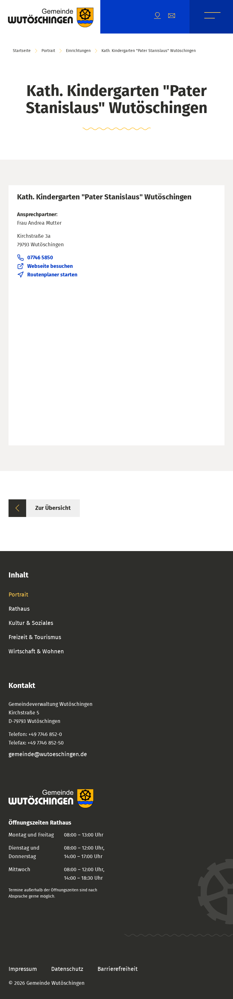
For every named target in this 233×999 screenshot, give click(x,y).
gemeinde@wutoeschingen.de (48, 754)
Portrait (48, 51)
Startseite (22, 51)
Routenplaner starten (52, 275)
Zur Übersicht (53, 508)
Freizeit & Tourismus (35, 637)
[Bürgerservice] (175, 17)
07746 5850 (40, 257)
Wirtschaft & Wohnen (36, 651)
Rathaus (19, 609)
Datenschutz (67, 969)
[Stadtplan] (161, 17)
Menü (212, 16)
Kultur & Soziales (31, 623)
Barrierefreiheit (117, 969)
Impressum (23, 969)
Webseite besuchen (50, 266)
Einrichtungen (78, 51)
